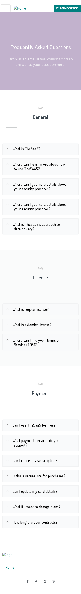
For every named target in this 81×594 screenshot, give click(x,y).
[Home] (20, 8)
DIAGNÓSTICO (67, 8)
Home (9, 567)
